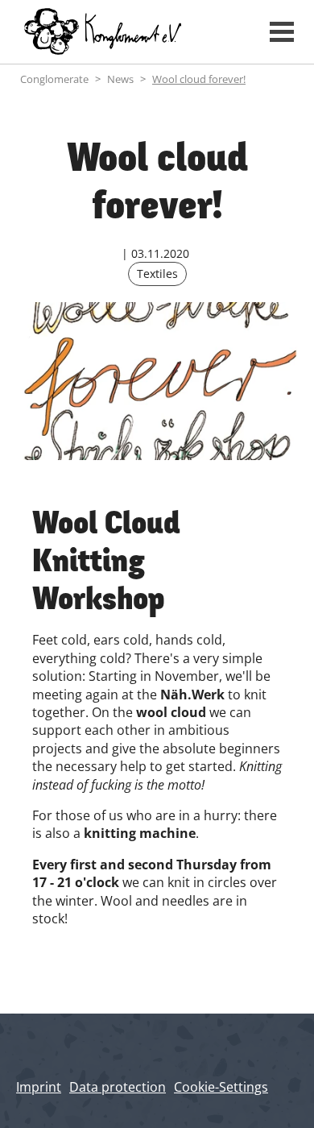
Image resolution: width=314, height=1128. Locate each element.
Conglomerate (54, 79)
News (120, 79)
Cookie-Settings (221, 1087)
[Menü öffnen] (282, 32)
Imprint (38, 1087)
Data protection (117, 1087)
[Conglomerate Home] (131, 32)
